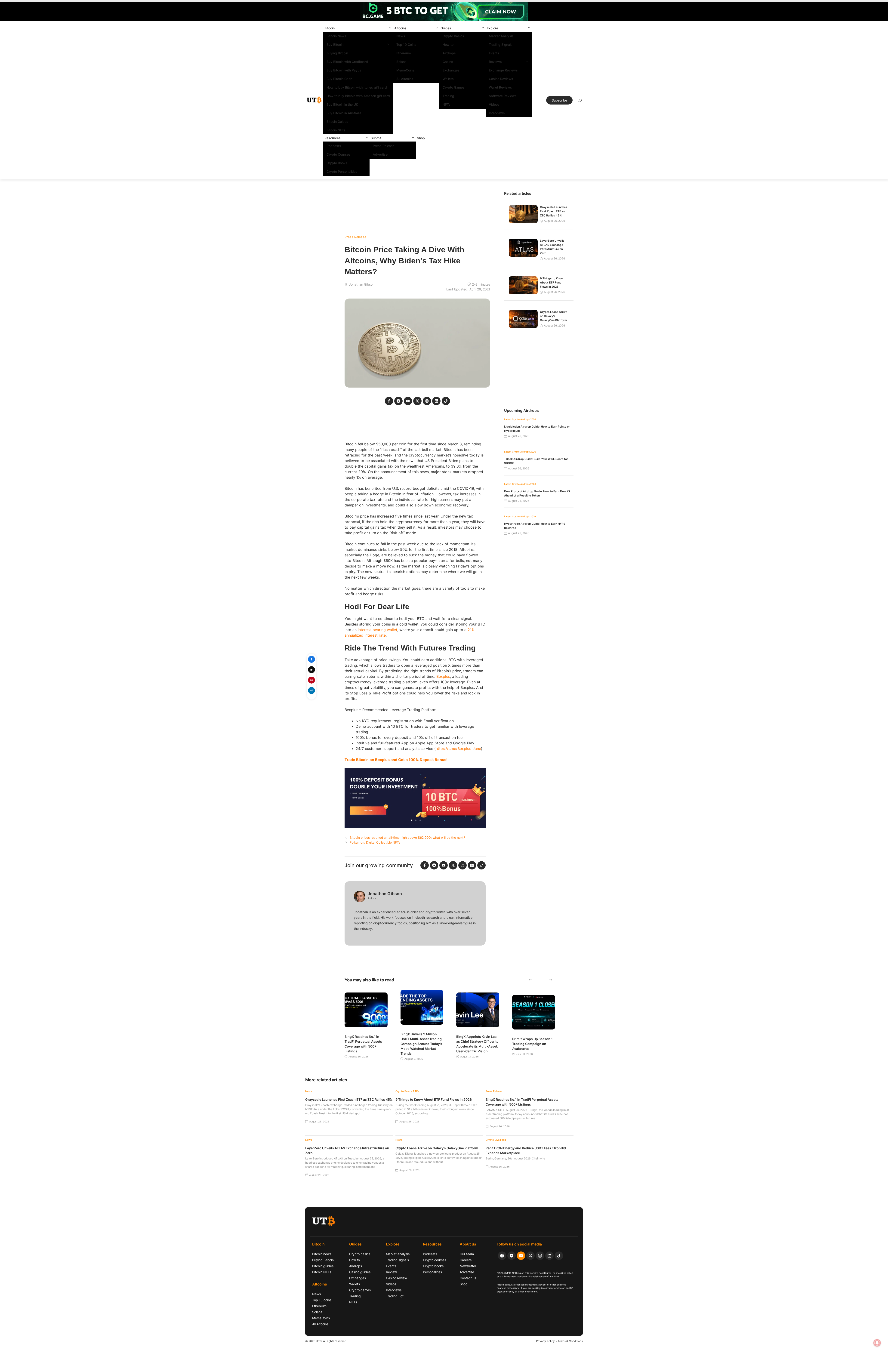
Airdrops (449, 53)
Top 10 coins (321, 1300)
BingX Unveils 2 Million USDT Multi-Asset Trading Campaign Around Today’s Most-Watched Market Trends (421, 1043)
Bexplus (443, 676)
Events (494, 53)
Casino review (396, 1278)
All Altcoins (404, 79)
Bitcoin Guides (337, 121)
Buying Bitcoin (337, 53)
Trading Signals (500, 44)
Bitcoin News (336, 36)
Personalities (432, 1272)
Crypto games (360, 1290)
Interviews (497, 113)
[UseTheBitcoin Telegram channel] (511, 1255)
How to (448, 44)
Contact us (468, 1278)
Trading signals (397, 1260)
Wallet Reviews (500, 87)
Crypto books (433, 1266)
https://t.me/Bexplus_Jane (458, 748)
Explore (492, 28)
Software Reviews (503, 96)
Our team (467, 1254)
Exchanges (451, 70)
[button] (390, 28)
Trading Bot (395, 1296)
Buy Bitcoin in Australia (344, 113)
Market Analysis (501, 36)
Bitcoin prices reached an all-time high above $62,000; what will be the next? (407, 837)
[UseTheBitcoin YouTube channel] (521, 1255)
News (400, 36)
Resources (332, 138)
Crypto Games (454, 87)
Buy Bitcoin (335, 44)
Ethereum (403, 53)
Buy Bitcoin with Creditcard (347, 62)
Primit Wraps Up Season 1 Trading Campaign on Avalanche (532, 1044)
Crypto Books (337, 163)
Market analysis (398, 1254)
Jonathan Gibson (361, 284)
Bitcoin (329, 28)
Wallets (448, 79)
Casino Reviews (501, 79)
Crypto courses (434, 1260)
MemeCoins (405, 70)
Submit (376, 138)
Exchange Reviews (503, 70)
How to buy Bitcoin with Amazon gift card (358, 96)
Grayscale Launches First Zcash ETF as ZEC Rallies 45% (553, 211)
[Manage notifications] (877, 1343)
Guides (446, 28)
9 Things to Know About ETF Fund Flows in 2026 (551, 282)
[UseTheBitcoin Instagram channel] (540, 1255)
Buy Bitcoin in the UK (342, 104)
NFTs (446, 104)
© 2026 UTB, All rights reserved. (326, 1341)
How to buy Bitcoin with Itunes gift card (357, 87)
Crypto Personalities (342, 171)
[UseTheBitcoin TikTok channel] (559, 1255)
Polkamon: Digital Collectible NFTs (375, 842)
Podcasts (334, 146)
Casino (448, 62)
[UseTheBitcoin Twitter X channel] (530, 1255)
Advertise (380, 154)
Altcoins (400, 28)
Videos (494, 104)
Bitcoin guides (322, 1266)
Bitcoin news (321, 1254)
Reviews (495, 62)
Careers (466, 1260)
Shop (421, 138)
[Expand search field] (580, 101)
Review (391, 1272)
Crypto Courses (339, 154)
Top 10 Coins (406, 44)
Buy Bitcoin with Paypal (344, 70)
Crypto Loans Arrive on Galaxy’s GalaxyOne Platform (553, 316)
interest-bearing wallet (377, 629)
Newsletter (468, 1266)
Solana (401, 62)
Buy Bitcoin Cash (339, 79)
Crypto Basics (453, 36)
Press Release (384, 146)
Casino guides (359, 1272)
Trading (448, 96)
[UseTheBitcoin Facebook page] (502, 1255)
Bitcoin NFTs (336, 130)
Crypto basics (359, 1254)
